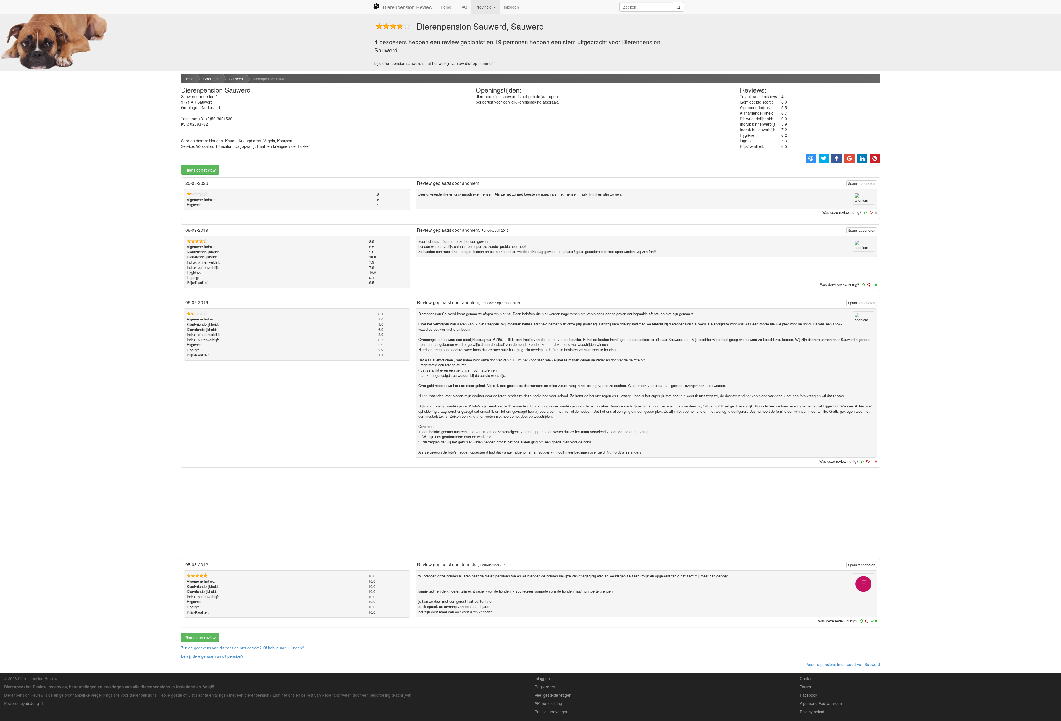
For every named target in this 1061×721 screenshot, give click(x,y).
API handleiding (548, 703)
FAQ (463, 7)
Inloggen (511, 7)
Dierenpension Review (407, 6)
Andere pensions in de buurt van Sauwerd (843, 664)
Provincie (484, 7)
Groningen (211, 78)
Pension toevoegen (551, 711)
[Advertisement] (88, 117)
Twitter (805, 687)
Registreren (545, 687)
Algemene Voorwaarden (821, 703)
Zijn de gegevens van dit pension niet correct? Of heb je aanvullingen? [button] (242, 648)
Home (446, 7)
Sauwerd (236, 78)
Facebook (808, 695)
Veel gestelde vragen (553, 695)
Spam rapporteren (861, 183)
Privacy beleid (812, 711)
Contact (806, 678)
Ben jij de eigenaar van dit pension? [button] (212, 656)
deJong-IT (35, 703)
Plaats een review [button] (200, 170)
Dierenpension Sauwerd (271, 78)
